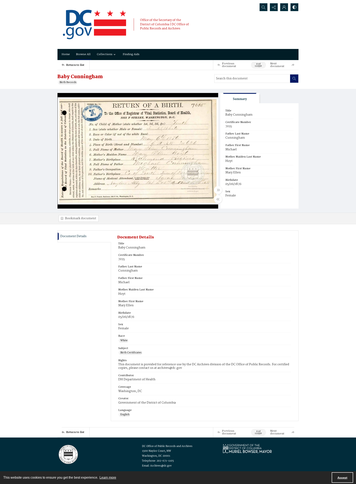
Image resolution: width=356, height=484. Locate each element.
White (124, 341)
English (124, 415)
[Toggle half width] (218, 199)
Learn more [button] (108, 477)
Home (66, 54)
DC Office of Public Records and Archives (167, 446)
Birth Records (68, 82)
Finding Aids (131, 54)
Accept (342, 477)
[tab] (239, 98)
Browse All (83, 54)
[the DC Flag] (95, 24)
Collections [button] (104, 54)
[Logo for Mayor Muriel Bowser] (247, 448)
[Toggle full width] (218, 190)
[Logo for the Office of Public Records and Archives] (67, 454)
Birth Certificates (131, 353)
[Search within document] (294, 78)
